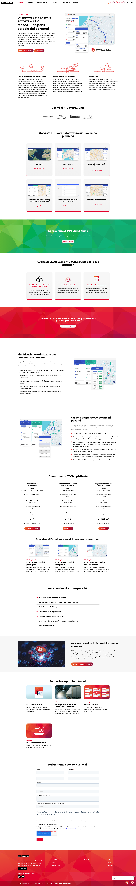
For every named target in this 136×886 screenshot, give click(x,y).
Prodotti (20, 2)
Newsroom (110, 865)
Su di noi (55, 856)
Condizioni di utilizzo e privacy (63, 883)
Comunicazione (113, 856)
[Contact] (127, 883)
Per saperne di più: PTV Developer (82, 664)
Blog (109, 859)
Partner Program (56, 865)
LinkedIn (19, 876)
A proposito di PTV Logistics (70, 2)
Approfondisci (32, 576)
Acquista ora (39, 50)
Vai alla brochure (68, 241)
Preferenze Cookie (39, 883)
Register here (22, 868)
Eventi (109, 862)
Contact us (120, 3)
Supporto (83, 856)
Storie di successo (42, 2)
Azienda (54, 859)
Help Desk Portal (84, 859)
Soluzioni (30, 2)
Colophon (49, 883)
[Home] (7, 3)
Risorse (55, 2)
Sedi (53, 862)
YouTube (23, 876)
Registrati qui (68, 528)
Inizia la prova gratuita (25, 50)
